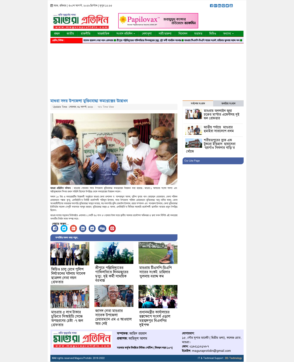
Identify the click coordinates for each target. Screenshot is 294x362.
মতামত (198, 33)
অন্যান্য (227, 33)
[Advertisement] (147, 70)
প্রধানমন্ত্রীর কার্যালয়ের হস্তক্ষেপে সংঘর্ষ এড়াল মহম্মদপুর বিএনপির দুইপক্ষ (154, 318)
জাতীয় (70, 33)
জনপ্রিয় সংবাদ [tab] (228, 103)
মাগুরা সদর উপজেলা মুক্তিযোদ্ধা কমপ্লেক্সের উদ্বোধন (89, 100)
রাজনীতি (85, 33)
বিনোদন (182, 33)
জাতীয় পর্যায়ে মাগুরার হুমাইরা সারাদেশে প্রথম (219, 129)
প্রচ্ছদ (57, 33)
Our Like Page (192, 160)
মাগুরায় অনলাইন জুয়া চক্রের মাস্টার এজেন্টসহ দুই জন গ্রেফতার (221, 114)
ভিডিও (212, 33)
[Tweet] (64, 228)
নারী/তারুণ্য (165, 33)
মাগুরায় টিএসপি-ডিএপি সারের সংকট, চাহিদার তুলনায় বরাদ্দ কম (201, 40)
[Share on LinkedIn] (82, 228)
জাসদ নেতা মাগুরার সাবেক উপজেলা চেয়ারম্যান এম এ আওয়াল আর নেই (113, 317)
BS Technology (233, 358)
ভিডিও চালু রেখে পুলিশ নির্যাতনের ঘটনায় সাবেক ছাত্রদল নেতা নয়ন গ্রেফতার (68, 275)
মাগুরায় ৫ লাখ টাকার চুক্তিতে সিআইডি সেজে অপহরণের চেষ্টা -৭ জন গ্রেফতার (67, 318)
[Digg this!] (102, 228)
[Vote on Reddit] (92, 228)
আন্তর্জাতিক (103, 33)
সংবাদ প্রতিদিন (124, 33)
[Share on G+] (73, 228)
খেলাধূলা (147, 33)
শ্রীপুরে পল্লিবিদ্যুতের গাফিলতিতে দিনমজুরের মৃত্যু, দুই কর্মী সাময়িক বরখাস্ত (138, 40)
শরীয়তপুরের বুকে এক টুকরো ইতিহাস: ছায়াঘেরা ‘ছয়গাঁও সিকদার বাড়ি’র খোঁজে (210, 146)
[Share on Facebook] (54, 228)
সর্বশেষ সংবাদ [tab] (198, 103)
